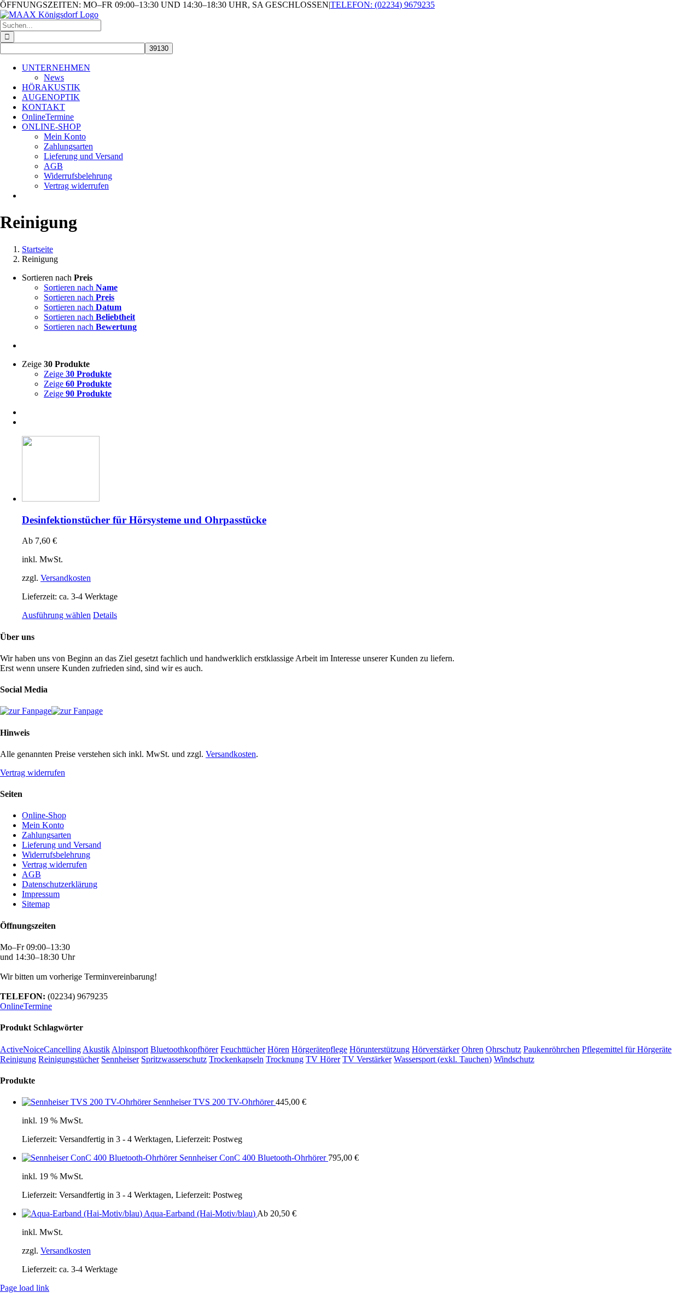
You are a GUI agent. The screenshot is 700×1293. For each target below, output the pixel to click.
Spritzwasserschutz (174, 1059)
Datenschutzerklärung (59, 884)
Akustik (96, 1049)
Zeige (78, 373)
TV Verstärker (367, 1059)
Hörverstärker (435, 1049)
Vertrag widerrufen (32, 772)
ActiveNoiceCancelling (40, 1049)
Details (105, 615)
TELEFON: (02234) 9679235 (382, 4)
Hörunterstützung (379, 1049)
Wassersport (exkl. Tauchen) (443, 1059)
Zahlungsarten (46, 835)
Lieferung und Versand (61, 844)
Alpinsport (130, 1049)
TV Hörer (323, 1059)
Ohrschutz (503, 1049)
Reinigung (18, 1059)
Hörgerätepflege (319, 1049)
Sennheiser (120, 1059)
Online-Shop (44, 815)
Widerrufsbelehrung (56, 854)
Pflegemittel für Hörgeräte (627, 1049)
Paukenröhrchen (551, 1049)
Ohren (472, 1049)
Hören (278, 1049)
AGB (31, 874)
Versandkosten (65, 578)
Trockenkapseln (236, 1059)
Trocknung (285, 1059)
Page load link (24, 1287)
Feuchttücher (242, 1049)
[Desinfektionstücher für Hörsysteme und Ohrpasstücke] (361, 470)
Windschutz (514, 1059)
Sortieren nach (81, 287)
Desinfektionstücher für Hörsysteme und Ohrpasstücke (144, 520)
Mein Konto (43, 825)
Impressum (41, 894)
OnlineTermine (26, 1006)
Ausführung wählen (56, 615)
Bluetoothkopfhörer (184, 1049)
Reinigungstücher (68, 1059)
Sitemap (36, 903)
